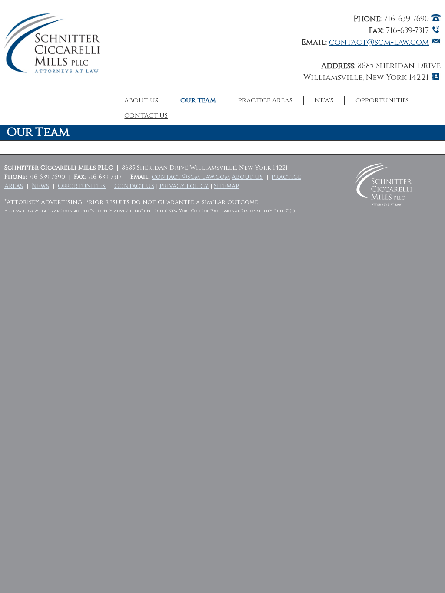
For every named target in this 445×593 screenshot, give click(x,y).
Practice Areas (265, 100)
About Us (141, 100)
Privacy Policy (184, 186)
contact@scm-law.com (379, 42)
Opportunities (382, 100)
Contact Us (146, 116)
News (324, 100)
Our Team (198, 100)
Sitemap (226, 186)
